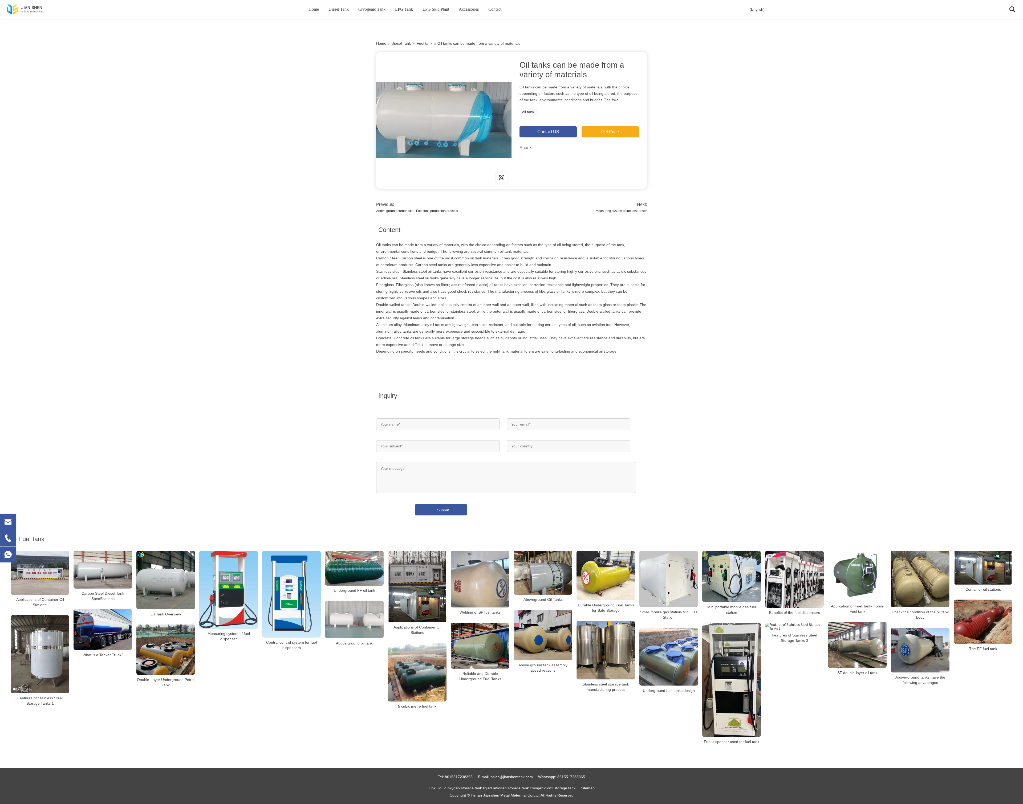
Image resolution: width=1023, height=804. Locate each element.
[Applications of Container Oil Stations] (417, 586)
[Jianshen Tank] (33, 9)
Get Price (610, 131)
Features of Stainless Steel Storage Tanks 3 (794, 638)
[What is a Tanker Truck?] (103, 629)
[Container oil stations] (983, 568)
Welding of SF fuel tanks (480, 612)
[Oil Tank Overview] (165, 580)
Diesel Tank (338, 9)
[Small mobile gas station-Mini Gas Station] (668, 579)
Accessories (469, 9)
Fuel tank (424, 43)
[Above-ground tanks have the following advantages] (920, 650)
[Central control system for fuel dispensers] (291, 594)
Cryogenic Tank (371, 9)
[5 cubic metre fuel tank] (417, 672)
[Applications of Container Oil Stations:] (40, 573)
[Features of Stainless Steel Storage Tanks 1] (40, 654)
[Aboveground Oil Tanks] (543, 573)
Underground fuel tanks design (669, 690)
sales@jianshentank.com (512, 777)
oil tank (528, 112)
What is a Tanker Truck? (103, 655)
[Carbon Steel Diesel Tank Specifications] (103, 570)
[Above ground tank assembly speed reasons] (543, 635)
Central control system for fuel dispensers (291, 645)
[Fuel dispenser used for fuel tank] (731, 680)
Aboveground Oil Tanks (543, 599)
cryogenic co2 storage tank (552, 788)
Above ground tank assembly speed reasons (542, 667)
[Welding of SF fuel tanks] (480, 579)
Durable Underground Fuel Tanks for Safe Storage (606, 608)
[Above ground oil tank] (354, 619)
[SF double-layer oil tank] (857, 645)
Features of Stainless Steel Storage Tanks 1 (40, 700)
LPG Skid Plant (436, 9)
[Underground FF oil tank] (354, 568)
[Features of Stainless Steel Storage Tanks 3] (794, 626)
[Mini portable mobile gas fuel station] (731, 576)
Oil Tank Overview (166, 614)
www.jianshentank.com (410, 177)
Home (313, 9)
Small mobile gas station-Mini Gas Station (668, 614)
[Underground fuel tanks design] (668, 657)
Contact (494, 9)
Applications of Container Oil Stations (417, 630)
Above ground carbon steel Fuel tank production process (417, 211)
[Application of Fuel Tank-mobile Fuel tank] (857, 576)
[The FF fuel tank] (983, 622)
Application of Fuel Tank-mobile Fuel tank (857, 609)
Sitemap (588, 788)
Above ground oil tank (354, 643)
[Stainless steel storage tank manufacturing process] (606, 650)
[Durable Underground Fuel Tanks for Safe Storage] (606, 575)
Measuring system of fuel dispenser (621, 211)
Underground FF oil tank (354, 590)
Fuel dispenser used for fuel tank (731, 742)
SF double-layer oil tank (857, 673)
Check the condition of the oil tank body (920, 614)
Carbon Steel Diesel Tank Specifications (103, 596)
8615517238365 (459, 777)
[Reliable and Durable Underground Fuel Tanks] (480, 646)
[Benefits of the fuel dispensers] (794, 579)
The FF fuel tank (983, 649)
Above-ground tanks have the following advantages (920, 680)
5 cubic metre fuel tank (417, 706)
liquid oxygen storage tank (460, 788)
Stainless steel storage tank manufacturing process (606, 687)
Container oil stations (983, 589)
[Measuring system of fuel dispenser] (228, 590)
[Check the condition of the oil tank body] (920, 579)
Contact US (548, 131)
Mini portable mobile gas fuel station (731, 609)
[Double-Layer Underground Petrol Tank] (165, 650)
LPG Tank (404, 9)
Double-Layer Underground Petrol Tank (165, 682)
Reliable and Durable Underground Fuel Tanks (480, 676)
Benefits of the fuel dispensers (794, 612)
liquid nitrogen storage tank (506, 788)
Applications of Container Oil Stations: (40, 602)
